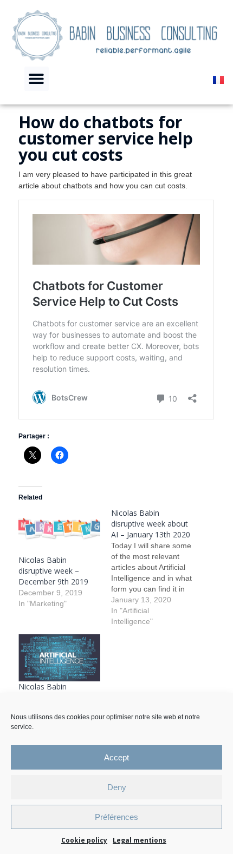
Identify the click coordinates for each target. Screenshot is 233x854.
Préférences (116, 817)
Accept (116, 757)
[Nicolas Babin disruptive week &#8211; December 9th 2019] (59, 531)
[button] (36, 79)
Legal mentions (139, 840)
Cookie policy (84, 840)
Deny (116, 787)
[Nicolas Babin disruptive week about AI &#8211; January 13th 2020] (157, 567)
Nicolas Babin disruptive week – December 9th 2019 (53, 571)
